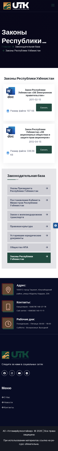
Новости (8, 402)
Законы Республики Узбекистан (21, 257)
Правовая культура (21, 226)
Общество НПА (19, 247)
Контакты (9, 407)
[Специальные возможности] (55, 225)
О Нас (7, 397)
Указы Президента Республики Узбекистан (24, 189)
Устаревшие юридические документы (25, 237)
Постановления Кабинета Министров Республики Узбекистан (25, 203)
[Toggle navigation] (53, 5)
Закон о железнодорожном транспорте (26, 216)
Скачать (44, 107)
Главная (6, 46)
